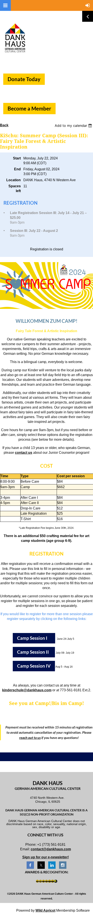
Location (13, 180)
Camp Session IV (34, 666)
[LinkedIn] (52, 865)
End (17, 169)
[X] (41, 865)
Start (17, 158)
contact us (23, 452)
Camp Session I (34, 638)
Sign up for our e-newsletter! (45, 857)
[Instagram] (62, 865)
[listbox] (74, 125)
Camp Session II (34, 652)
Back (4, 125)
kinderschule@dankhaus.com (26, 690)
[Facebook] (30, 865)
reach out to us (30, 737)
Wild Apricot (45, 910)
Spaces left (14, 188)
